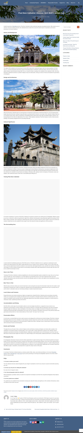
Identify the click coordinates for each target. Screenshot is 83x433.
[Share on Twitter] (26, 387)
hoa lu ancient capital (30, 390)
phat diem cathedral (50, 390)
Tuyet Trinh (46, 16)
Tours (26, 2)
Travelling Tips (66, 62)
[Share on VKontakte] (33, 387)
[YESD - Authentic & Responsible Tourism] (6, 3)
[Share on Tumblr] (37, 387)
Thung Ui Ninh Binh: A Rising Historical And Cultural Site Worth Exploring (71, 49)
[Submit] (78, 27)
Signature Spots (41, 11)
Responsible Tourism (53, 2)
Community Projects (34, 2)
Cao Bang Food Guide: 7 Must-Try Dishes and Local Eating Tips (70, 45)
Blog (68, 2)
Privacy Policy (37, 431)
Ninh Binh (15, 26)
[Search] (78, 3)
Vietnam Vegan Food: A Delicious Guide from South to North (71, 38)
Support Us (62, 2)
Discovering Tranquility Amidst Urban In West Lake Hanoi (46, 409)
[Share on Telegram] (39, 387)
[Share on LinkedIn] (35, 387)
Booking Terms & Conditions (30, 431)
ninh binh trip (45, 390)
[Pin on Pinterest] (31, 387)
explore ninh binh (24, 390)
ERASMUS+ (43, 2)
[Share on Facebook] (24, 387)
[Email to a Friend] (29, 387)
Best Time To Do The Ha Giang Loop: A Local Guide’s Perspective (71, 34)
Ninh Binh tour (13, 353)
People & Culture (66, 56)
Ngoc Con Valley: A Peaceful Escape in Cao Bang (71, 41)
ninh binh (36, 390)
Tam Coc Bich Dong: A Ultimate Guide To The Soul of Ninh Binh (18, 409)
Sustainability (65, 60)
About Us (73, 2)
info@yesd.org (60, 421)
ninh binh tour (40, 390)
